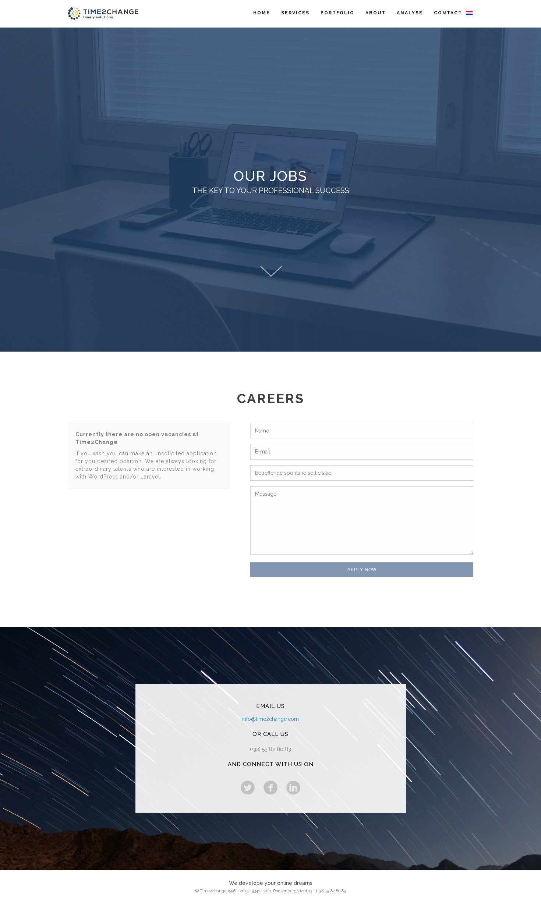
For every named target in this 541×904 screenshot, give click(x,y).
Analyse (410, 12)
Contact (448, 12)
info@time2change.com (270, 719)
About (375, 12)
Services (295, 12)
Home (261, 12)
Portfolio (337, 12)
